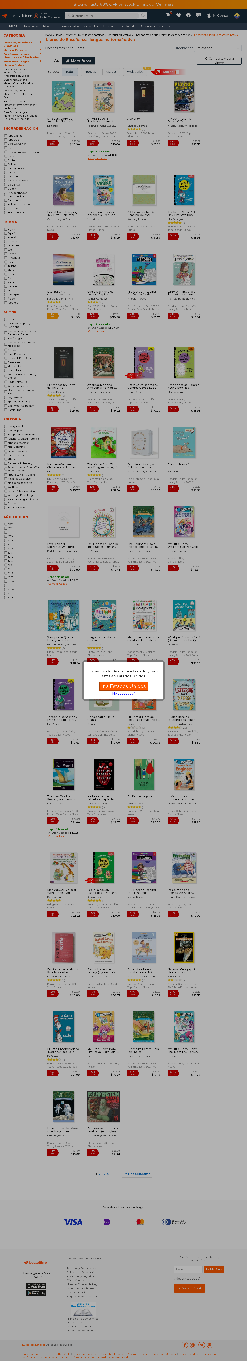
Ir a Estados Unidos (123, 686)
